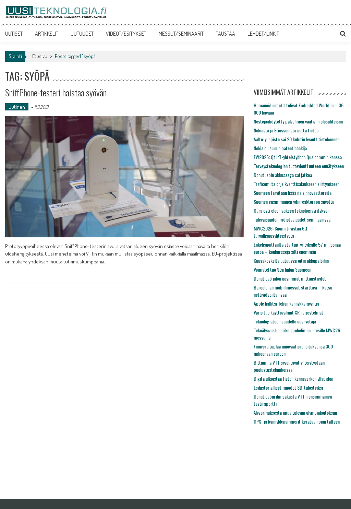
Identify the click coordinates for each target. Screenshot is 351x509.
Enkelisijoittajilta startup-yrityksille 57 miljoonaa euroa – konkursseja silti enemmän (297, 248)
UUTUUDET (82, 33)
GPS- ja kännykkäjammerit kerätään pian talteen (297, 421)
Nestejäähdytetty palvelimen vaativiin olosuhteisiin (298, 121)
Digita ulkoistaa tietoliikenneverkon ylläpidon (293, 378)
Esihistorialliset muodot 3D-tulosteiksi (288, 387)
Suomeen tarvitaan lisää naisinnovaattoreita (292, 192)
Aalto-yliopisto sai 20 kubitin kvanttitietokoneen (296, 139)
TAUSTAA (225, 33)
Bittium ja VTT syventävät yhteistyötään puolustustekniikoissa (289, 366)
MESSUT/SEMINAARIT (181, 33)
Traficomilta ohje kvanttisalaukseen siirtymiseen (296, 183)
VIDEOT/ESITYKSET (126, 33)
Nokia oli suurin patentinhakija (280, 148)
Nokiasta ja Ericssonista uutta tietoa (286, 130)
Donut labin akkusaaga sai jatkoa (283, 174)
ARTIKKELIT (46, 33)
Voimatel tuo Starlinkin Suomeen (282, 269)
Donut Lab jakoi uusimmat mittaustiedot (290, 278)
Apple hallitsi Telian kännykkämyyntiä (286, 303)
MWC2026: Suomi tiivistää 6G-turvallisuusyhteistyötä (281, 232)
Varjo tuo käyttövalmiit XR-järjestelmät (288, 312)
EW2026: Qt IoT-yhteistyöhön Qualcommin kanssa (298, 157)
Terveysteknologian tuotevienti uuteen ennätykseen (299, 165)
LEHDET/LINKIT (263, 33)
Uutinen (17, 107)
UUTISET (14, 33)
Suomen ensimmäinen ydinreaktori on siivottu (294, 201)
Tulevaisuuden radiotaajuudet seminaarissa (292, 219)
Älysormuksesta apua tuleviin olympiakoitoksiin (295, 412)
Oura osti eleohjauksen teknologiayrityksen (291, 210)
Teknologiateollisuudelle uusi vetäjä (285, 321)
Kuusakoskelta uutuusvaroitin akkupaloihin (291, 260)
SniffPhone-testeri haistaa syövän (56, 92)
